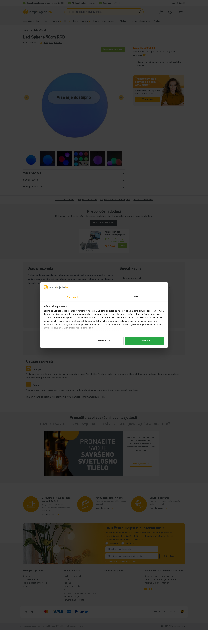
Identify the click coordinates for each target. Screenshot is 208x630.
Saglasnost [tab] (72, 297)
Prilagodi (101, 340)
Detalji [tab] (136, 296)
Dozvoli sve (144, 340)
